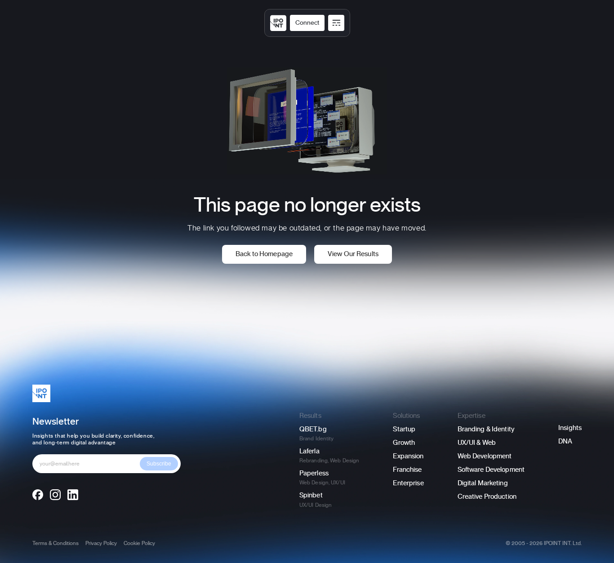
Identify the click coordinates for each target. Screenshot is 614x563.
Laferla (309, 451)
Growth (404, 442)
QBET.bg (313, 429)
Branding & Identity (486, 429)
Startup (404, 429)
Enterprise (408, 483)
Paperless (314, 473)
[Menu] (336, 23)
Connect (307, 23)
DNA (565, 441)
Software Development (491, 469)
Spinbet (311, 495)
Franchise (407, 469)
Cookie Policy (139, 543)
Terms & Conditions (55, 543)
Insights (570, 428)
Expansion (408, 456)
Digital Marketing (483, 483)
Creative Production (487, 496)
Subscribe (159, 464)
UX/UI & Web (477, 442)
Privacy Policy (101, 543)
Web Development (485, 456)
